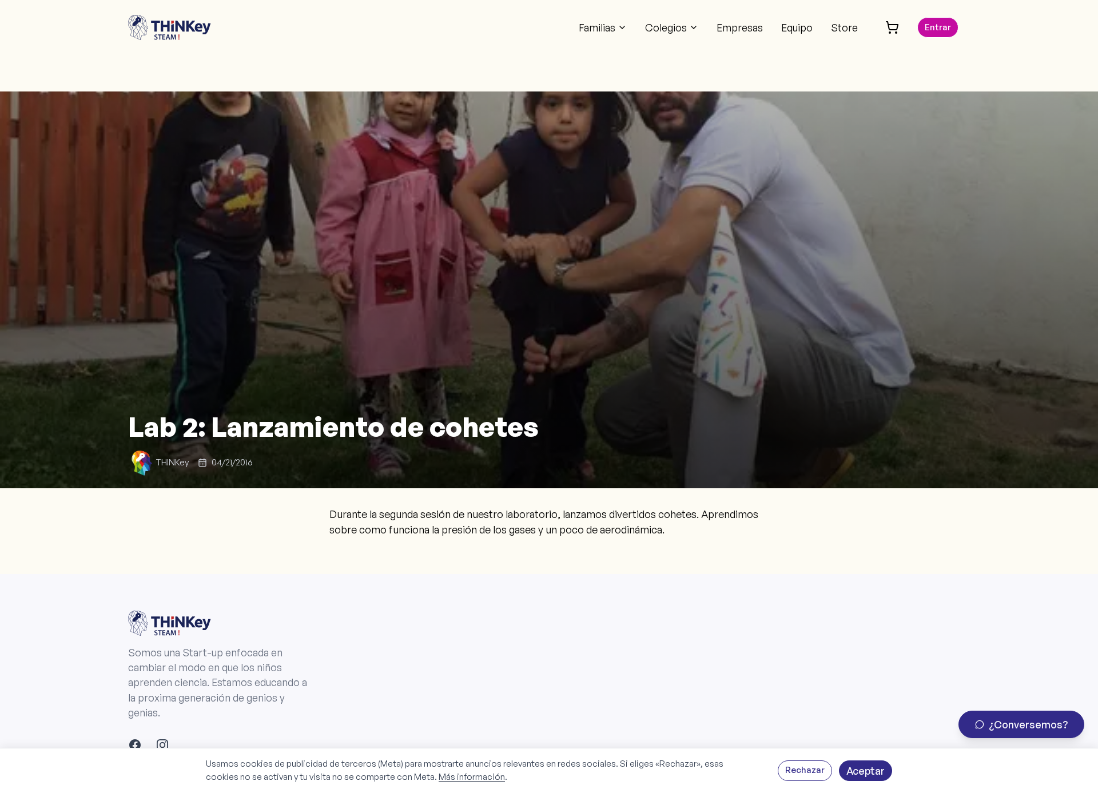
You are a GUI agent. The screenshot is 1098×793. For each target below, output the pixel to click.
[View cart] (892, 27)
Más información (472, 776)
